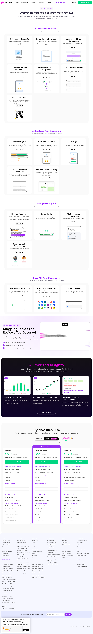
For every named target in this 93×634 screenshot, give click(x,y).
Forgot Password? (81, 555)
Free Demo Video (6, 540)
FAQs (78, 544)
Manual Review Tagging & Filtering (43, 514)
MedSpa (34, 547)
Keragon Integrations (52, 547)
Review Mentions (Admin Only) (12, 500)
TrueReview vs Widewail (37, 568)
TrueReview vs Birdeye (37, 564)
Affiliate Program (66, 544)
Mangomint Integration (52, 550)
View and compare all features (45, 528)
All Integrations (50, 540)
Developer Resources (82, 540)
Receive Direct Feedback (23, 562)
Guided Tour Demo (6, 542)
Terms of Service (81, 564)
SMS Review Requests (22, 548)
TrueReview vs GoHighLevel (38, 577)
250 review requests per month (12, 469)
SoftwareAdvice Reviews (68, 555)
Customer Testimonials (67, 551)
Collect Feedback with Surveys (22, 559)
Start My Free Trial (85, 2)
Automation (5, 553)
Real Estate (34, 553)
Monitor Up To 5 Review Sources (42, 489)
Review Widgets (6, 562)
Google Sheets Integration (53, 556)
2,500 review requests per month (72, 469)
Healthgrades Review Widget (7, 591)
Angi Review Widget (6, 600)
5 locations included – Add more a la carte (74, 477)
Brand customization (39, 520)
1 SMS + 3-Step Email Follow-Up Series (44, 472)
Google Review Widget (7, 568)
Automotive (35, 540)
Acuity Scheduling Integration (51, 559)
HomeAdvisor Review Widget (7, 605)
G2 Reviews (65, 557)
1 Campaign (8, 480)
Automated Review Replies (41, 511)
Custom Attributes (39, 517)
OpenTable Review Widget (8, 608)
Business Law (35, 549)
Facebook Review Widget (8, 570)
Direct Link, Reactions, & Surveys (42, 486)
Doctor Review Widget (7, 598)
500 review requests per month (42, 469)
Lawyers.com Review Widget (9, 579)
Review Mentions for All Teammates (72, 500)
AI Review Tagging (21, 573)
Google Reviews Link (7, 551)
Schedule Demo (6, 544)
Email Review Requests (22, 550)
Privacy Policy (80, 562)
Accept (24, 630)
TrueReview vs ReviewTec (38, 570)
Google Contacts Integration (53, 554)
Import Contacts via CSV (23, 546)
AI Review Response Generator (42, 505)
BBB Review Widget (6, 575)
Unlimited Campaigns (69, 480)
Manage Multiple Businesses (23, 566)
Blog (78, 551)
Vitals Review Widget (7, 596)
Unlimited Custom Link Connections (13, 492)
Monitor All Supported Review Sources (73, 489)
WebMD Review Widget (7, 594)
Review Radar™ (38, 508)
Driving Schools (35, 557)
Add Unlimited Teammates (70, 497)
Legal (33, 542)
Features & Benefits (6, 547)
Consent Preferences (82, 566)
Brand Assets (80, 547)
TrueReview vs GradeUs (37, 573)
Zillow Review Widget (7, 573)
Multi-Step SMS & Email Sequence (72, 472)
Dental (33, 544)
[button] (21, 2)
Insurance (34, 555)
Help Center (80, 542)
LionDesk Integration (52, 562)
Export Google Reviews (22, 570)
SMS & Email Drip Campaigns (21, 555)
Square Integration (51, 552)
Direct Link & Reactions (10, 486)
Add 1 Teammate (39, 497)
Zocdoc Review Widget (7, 586)
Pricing (49, 2)
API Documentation (51, 542)
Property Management (37, 551)
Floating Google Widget (7, 564)
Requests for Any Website (23, 564)
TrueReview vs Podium (37, 566)
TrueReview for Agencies (83, 553)
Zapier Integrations (51, 544)
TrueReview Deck (81, 549)
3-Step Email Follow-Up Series (12, 472)
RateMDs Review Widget (8, 588)
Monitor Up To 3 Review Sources (12, 489)
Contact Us (64, 542)
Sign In (74, 2)
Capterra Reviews (66, 553)
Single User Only (9, 497)
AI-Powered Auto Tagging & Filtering (72, 514)
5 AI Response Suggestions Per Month (14, 505)
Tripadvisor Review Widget (8, 581)
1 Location (7, 477)
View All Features (21, 540)
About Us (64, 540)
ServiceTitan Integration (52, 564)
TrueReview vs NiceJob (37, 575)
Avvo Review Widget (7, 577)
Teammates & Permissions (23, 552)
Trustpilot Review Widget (8, 583)
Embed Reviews (6, 566)
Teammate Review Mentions (23, 568)
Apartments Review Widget (8, 602)
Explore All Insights (46, 412)
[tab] (51, 438)
